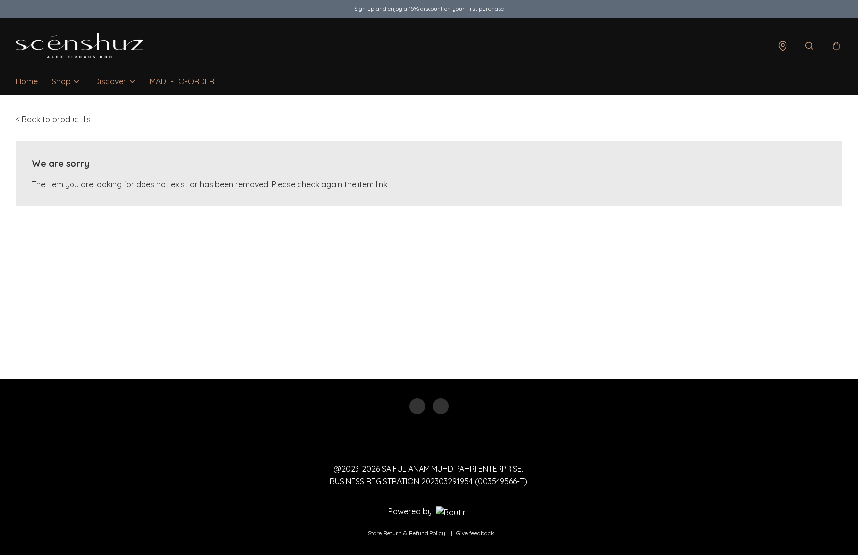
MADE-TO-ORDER (182, 81)
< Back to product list (55, 119)
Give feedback (475, 533)
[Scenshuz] (79, 46)
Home (27, 81)
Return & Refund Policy (414, 533)
